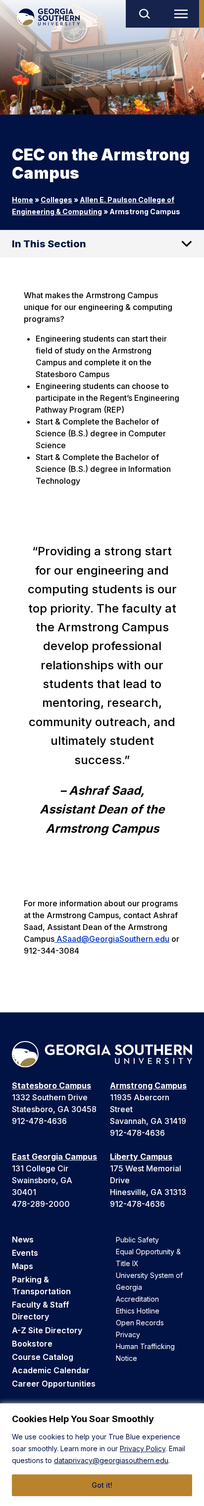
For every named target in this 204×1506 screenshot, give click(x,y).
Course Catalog (42, 1357)
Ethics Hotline (137, 1311)
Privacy (128, 1334)
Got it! (102, 1485)
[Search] (144, 14)
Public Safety (137, 1240)
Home (22, 199)
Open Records (140, 1322)
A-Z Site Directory (47, 1330)
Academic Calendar (51, 1370)
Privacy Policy (142, 1448)
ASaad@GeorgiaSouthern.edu (111, 939)
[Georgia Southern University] (48, 17)
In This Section (49, 244)
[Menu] (183, 14)
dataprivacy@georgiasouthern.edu (111, 1460)
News (23, 1239)
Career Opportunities (54, 1384)
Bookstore (32, 1344)
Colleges (56, 199)
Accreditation (137, 1299)
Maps (22, 1266)
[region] (102, 1454)
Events (25, 1253)
